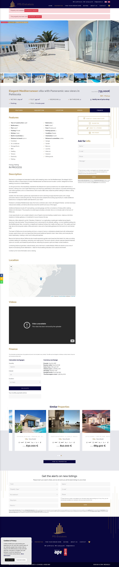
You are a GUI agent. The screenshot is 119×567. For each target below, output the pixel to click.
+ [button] (11, 267)
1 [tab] (57, 455)
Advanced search (31, 10)
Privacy (32, 564)
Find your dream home (73, 5)
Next (115, 46)
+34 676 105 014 (77, 1)
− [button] (11, 269)
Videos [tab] (79, 110)
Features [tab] (19, 110)
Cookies (40, 564)
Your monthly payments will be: (18, 393)
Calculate (25, 388)
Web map (47, 564)
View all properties (59, 461)
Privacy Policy (88, 171)
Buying (85, 5)
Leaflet (52, 296)
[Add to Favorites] (39, 412)
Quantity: (11, 363)
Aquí (48, 512)
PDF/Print (95, 132)
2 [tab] (59, 455)
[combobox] (33, 484)
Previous (4, 46)
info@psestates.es (98, 1)
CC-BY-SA (73, 296)
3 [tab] (61, 455)
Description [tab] (39, 110)
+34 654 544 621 (88, 1)
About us (94, 5)
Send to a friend (95, 128)
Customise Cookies (21, 560)
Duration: (11, 378)
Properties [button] (59, 5)
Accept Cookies (9, 560)
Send (85, 504)
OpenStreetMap (62, 296)
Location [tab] (59, 110)
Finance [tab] (100, 110)
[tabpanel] (25, 431)
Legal (26, 564)
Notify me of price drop (100, 99)
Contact (103, 5)
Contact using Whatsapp (95, 118)
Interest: (11, 371)
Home (50, 5)
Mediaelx (107, 564)
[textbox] (33, 484)
